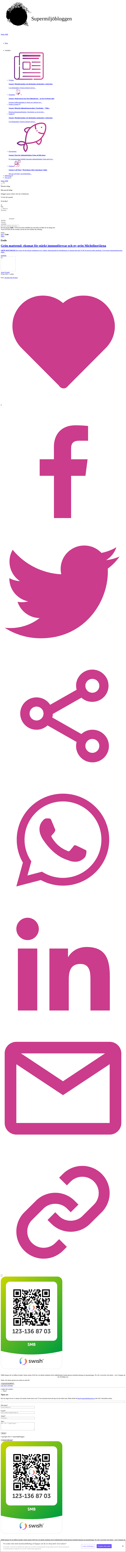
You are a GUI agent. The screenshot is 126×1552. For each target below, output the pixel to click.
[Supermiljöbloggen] (63, 32)
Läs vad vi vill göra (7, 1385)
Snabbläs (3, 255)
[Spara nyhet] (1, 1275)
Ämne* (3, 1416)
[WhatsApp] (63, 901)
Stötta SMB (4, 34)
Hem (6, 43)
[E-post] (63, 1149)
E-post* (3, 1410)
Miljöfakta (8, 176)
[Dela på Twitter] (63, 653)
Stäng (2, 236)
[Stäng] (123, 1546)
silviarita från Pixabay (11, 277)
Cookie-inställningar (88, 1546)
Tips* (2, 1421)
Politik (11, 114)
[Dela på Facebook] (63, 529)
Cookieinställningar (7, 1440)
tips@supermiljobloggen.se (86, 1398)
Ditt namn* (4, 1405)
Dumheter (12, 95)
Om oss (7, 177)
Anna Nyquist (5, 272)
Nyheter (11, 80)
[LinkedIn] (63, 1025)
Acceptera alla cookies (104, 1546)
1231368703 (7, 1383)
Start (2, 234)
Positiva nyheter (14, 104)
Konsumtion (13, 151)
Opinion (11, 166)
